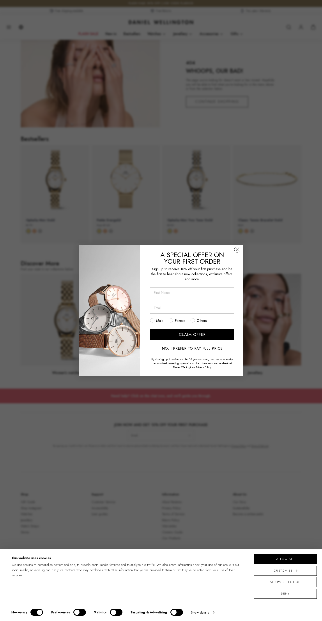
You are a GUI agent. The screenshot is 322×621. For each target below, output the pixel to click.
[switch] (79, 612)
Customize (283, 570)
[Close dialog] (237, 249)
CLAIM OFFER (192, 334)
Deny (285, 593)
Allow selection (285, 582)
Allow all (285, 559)
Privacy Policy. (204, 367)
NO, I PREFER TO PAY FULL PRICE (192, 349)
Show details (200, 612)
